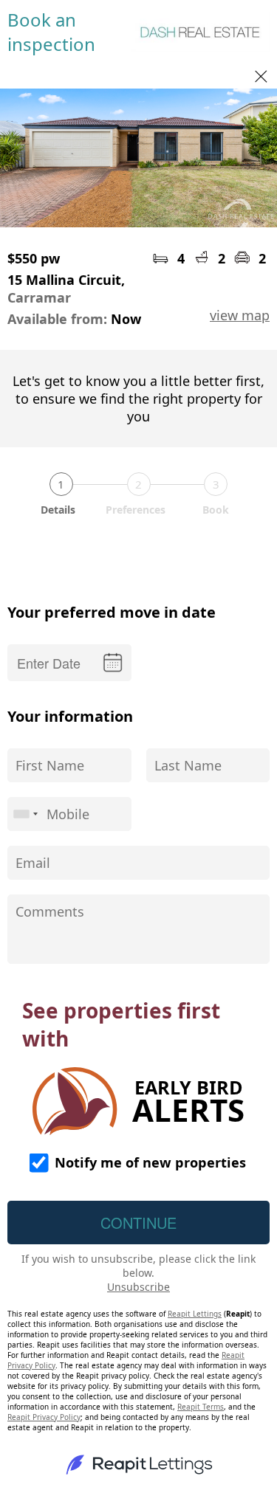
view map (240, 315)
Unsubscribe (138, 1287)
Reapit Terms (200, 1406)
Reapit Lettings (195, 1313)
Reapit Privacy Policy (44, 1417)
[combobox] (25, 814)
